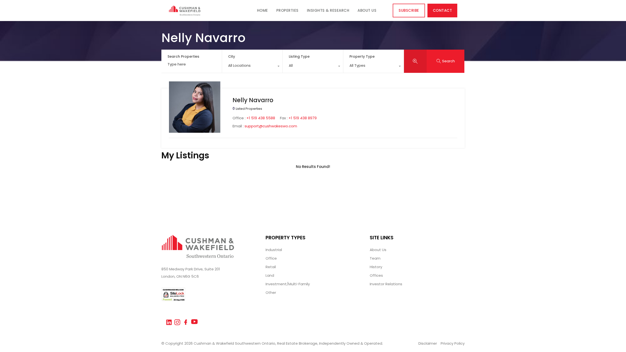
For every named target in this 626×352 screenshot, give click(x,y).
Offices (376, 275)
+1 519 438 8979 (303, 118)
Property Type (362, 56)
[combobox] (252, 67)
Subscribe (409, 10)
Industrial (274, 250)
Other (271, 292)
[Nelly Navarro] (194, 130)
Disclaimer (427, 343)
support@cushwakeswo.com (271, 126)
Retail (271, 267)
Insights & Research (328, 10)
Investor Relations (386, 284)
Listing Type (299, 56)
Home (262, 10)
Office (271, 258)
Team (375, 258)
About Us (367, 10)
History (376, 267)
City (231, 56)
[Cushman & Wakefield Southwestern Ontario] (185, 13)
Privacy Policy (453, 343)
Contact (442, 10)
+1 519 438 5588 (260, 118)
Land (270, 275)
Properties (287, 10)
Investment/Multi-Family (288, 284)
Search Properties (183, 57)
